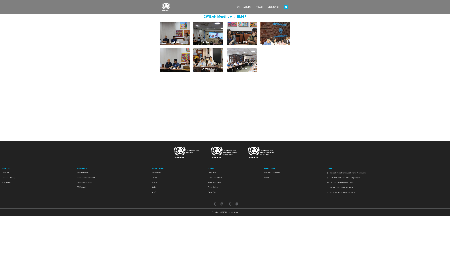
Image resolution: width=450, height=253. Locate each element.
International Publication (86, 178)
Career (266, 178)
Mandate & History (8, 178)
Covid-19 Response (215, 178)
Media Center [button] (273, 7)
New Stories (156, 173)
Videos (154, 182)
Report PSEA (213, 187)
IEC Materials (81, 187)
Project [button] (260, 7)
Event (154, 192)
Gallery (154, 178)
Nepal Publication (83, 173)
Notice (154, 187)
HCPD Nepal (6, 182)
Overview (5, 173)
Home (238, 7)
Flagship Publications (84, 182)
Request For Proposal (272, 173)
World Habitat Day (214, 182)
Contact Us (212, 173)
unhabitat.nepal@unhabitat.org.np (343, 192)
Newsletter (212, 192)
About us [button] (247, 7)
